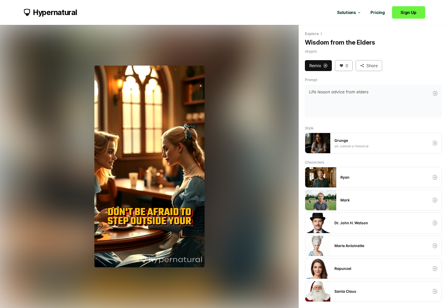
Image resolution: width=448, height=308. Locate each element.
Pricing (377, 12)
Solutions (346, 12)
